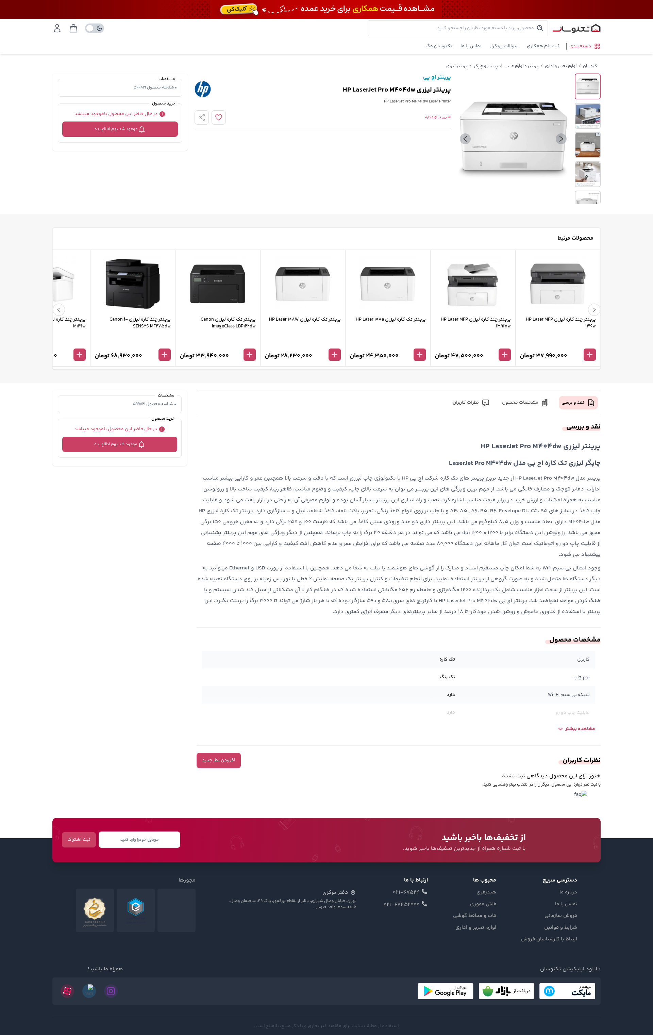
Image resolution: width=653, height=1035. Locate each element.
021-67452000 (402, 905)
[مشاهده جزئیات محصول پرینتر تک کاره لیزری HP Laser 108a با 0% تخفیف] (388, 343)
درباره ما (568, 892)
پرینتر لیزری (456, 66)
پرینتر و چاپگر (486, 66)
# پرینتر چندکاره (438, 117)
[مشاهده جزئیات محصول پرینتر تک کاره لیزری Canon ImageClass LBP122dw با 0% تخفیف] (218, 343)
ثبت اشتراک (78, 839)
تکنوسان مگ (438, 46)
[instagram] (111, 991)
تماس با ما (471, 46)
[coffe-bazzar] (506, 991)
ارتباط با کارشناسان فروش (549, 939)
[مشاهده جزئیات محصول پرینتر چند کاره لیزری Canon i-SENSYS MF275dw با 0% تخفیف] (133, 343)
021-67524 (406, 893)
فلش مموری (483, 904)
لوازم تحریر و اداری (560, 66)
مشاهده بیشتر (580, 729)
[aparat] (67, 991)
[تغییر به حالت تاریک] (94, 28)
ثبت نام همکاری (543, 46)
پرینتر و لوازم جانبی (521, 66)
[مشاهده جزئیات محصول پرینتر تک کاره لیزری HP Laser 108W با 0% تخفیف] (303, 343)
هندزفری (486, 892)
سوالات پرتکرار (504, 46)
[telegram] (89, 991)
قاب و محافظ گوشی (474, 916)
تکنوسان (591, 66)
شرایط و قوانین (560, 928)
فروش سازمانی (561, 916)
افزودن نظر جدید (218, 760)
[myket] (567, 991)
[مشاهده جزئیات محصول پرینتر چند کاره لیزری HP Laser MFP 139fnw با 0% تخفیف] (473, 343)
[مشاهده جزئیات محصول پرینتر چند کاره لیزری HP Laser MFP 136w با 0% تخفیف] (558, 343)
